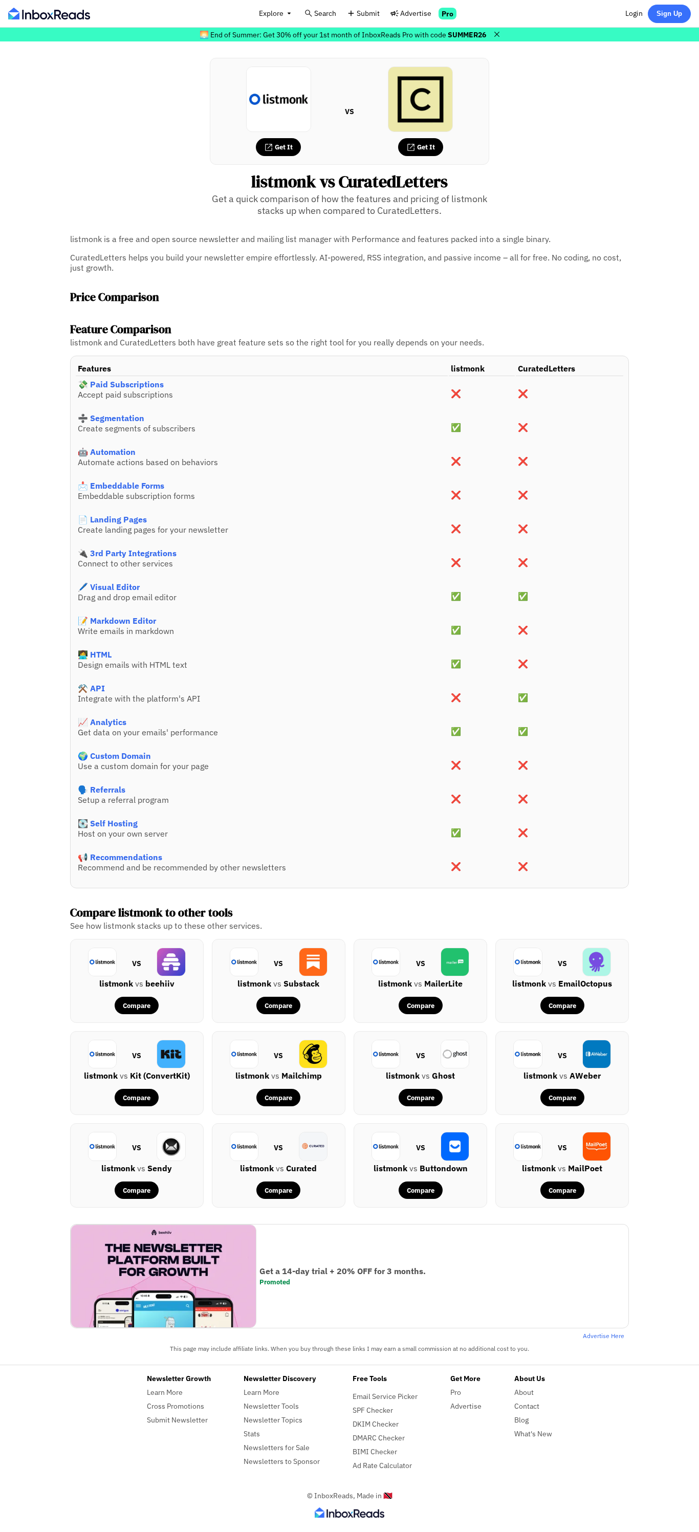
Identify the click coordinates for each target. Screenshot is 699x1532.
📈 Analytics (102, 722)
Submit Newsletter (177, 1420)
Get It (283, 146)
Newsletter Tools (271, 1406)
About (524, 1392)
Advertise (415, 13)
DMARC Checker (379, 1437)
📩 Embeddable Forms (121, 485)
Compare (136, 1005)
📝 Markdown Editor (117, 621)
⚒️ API (91, 688)
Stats (252, 1433)
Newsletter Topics (273, 1420)
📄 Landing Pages (112, 519)
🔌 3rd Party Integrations (127, 553)
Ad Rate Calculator (382, 1465)
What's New (533, 1433)
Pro (447, 13)
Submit (368, 13)
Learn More (165, 1392)
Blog (521, 1420)
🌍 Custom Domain (114, 756)
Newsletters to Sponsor (282, 1461)
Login (634, 13)
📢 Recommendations (120, 857)
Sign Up (669, 13)
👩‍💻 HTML (95, 654)
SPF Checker (373, 1410)
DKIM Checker (376, 1424)
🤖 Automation (107, 452)
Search (325, 13)
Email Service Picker (385, 1396)
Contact (526, 1406)
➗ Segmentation (111, 418)
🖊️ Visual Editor (109, 587)
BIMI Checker (375, 1451)
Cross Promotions (175, 1406)
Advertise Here (603, 1336)
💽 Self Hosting (108, 823)
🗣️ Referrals (101, 789)
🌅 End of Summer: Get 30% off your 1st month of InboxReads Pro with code (343, 34)
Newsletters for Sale (277, 1447)
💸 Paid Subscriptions (121, 384)
